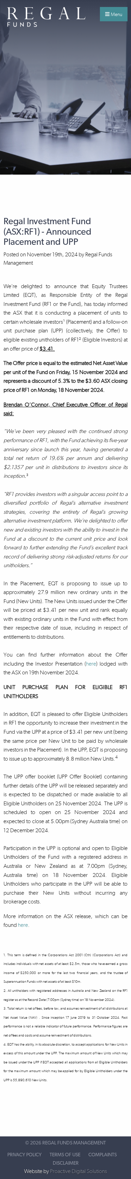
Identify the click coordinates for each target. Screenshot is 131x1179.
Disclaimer (66, 1163)
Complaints (102, 1154)
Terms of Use (65, 1154)
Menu (116, 14)
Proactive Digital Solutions (78, 1171)
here (91, 663)
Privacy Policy (24, 1154)
